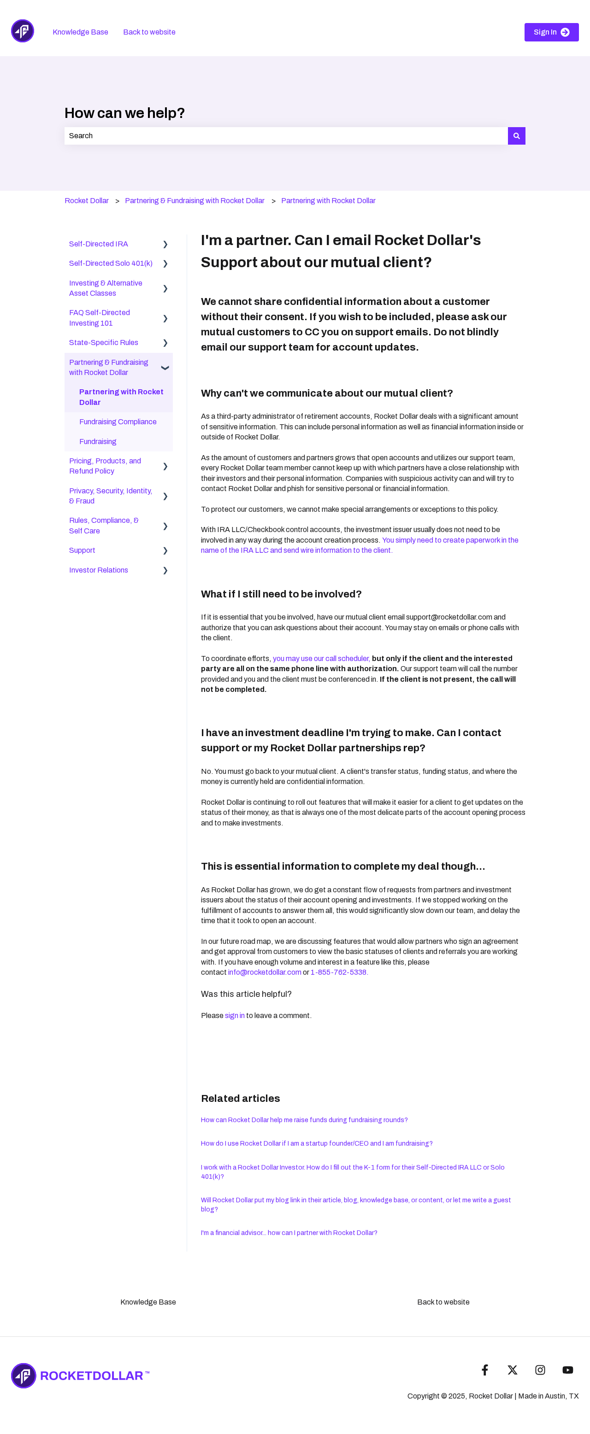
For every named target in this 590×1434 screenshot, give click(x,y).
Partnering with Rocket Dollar (328, 201)
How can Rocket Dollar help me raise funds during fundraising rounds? (304, 1120)
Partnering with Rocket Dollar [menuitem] (121, 397)
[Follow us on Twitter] (513, 1370)
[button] (165, 244)
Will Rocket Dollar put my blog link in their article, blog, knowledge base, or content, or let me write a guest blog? (356, 1205)
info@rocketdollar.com (264, 972)
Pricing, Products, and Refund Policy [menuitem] (105, 466)
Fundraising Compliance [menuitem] (118, 422)
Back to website (149, 32)
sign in (235, 1015)
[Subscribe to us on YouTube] (568, 1370)
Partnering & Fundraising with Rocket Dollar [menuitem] (108, 367)
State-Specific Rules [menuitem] (103, 342)
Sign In (545, 32)
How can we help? (125, 113)
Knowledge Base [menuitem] (148, 1302)
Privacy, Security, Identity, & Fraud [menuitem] (111, 496)
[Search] (516, 136)
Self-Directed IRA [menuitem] (98, 244)
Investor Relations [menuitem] (98, 570)
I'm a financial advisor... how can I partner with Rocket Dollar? (289, 1232)
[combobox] (286, 136)
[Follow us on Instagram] (540, 1370)
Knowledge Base (80, 32)
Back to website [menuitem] (443, 1302)
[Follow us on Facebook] (485, 1370)
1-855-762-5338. (340, 972)
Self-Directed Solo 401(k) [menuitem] (111, 263)
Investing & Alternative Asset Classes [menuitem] (105, 288)
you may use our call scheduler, (322, 658)
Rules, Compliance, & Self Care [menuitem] (104, 525)
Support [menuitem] (82, 550)
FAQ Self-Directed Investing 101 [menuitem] (99, 318)
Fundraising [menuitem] (98, 441)
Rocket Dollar (87, 201)
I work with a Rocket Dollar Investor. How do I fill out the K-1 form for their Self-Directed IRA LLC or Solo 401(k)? (353, 1172)
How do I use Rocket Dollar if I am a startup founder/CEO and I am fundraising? (317, 1143)
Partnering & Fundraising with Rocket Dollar (195, 201)
